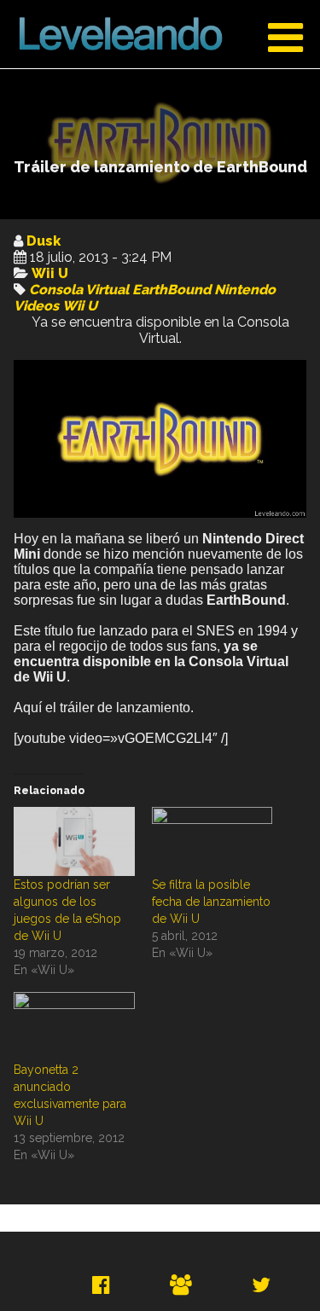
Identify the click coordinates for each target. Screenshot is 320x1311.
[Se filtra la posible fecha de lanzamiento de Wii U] (212, 841)
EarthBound (171, 289)
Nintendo (245, 289)
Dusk (43, 241)
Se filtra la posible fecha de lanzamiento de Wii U (211, 901)
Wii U (50, 273)
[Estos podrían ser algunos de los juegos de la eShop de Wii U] (74, 841)
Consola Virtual (79, 289)
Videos (36, 306)
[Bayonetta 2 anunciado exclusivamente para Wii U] (74, 1026)
